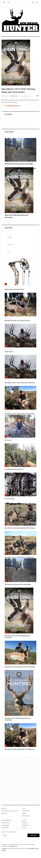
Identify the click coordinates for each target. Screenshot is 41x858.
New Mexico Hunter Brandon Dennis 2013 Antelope (20, 667)
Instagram (25, 825)
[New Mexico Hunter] (20, 20)
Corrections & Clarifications (10, 811)
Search (24, 813)
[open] (4, 2)
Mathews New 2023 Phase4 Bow (14, 289)
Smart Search (26, 816)
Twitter (24, 820)
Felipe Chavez (9, 352)
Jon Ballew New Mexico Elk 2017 (14, 469)
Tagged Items (5, 825)
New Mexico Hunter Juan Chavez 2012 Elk (17, 321)
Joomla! (4, 848)
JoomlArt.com (13, 846)
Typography (5, 828)
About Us (4, 808)
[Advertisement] (20, 779)
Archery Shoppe (10, 499)
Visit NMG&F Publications (12, 106)
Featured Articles (7, 820)
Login (23, 808)
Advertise (4, 813)
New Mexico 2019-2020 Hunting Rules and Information (18, 90)
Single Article (6, 823)
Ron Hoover (8, 440)
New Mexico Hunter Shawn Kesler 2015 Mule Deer (19, 414)
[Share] (32, 2)
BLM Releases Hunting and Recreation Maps (18, 584)
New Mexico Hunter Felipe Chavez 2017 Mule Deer (20, 383)
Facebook (24, 823)
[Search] (37, 2)
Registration (25, 811)
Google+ (24, 828)
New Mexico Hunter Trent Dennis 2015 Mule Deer (19, 557)
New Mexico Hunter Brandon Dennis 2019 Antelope (20, 528)
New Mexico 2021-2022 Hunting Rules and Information (17, 719)
